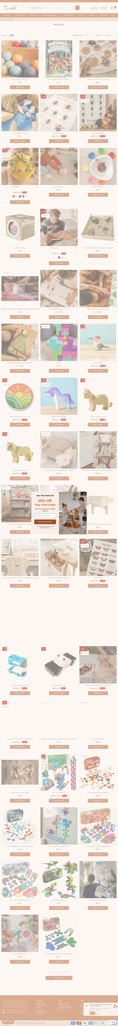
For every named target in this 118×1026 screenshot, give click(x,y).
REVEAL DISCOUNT (45, 522)
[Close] (84, 494)
